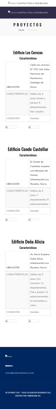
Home (21, 30)
